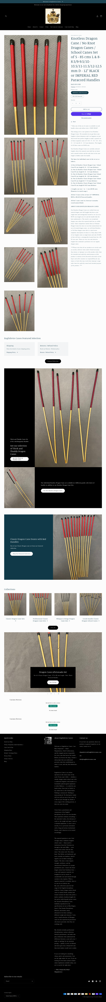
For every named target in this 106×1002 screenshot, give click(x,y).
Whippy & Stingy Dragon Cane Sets (65, 620)
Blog (5, 761)
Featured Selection (53, 361)
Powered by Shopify (98, 996)
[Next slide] (54, 693)
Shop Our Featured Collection (21, 553)
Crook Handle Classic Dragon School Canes (90, 620)
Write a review (53, 706)
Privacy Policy (8, 755)
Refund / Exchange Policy (10, 753)
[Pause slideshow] (58, 693)
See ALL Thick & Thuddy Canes (18, 459)
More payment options (86, 117)
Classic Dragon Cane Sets (15, 619)
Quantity (73, 100)
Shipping (73, 86)
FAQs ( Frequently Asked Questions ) (13, 744)
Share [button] (74, 121)
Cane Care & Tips (8, 747)
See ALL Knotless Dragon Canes (52, 490)
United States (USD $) (11, 996)
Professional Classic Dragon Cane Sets (40, 620)
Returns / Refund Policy (47, 352)
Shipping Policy (11, 352)
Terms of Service (8, 758)
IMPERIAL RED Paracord (80, 92)
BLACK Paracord (77, 96)
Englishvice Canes (89, 996)
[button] (6, 16)
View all (53, 627)
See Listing (53, 682)
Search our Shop (8, 741)
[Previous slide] (47, 693)
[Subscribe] (32, 981)
